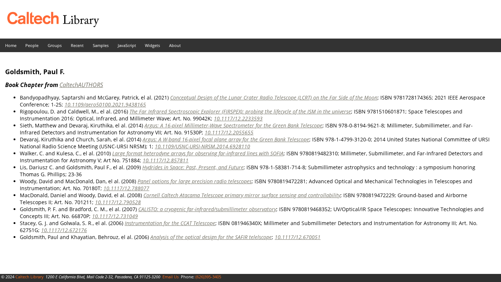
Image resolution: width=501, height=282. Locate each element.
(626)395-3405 (208, 276)
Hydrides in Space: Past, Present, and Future (193, 167)
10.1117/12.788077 (126, 188)
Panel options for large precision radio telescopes (195, 181)
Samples (101, 45)
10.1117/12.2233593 (238, 118)
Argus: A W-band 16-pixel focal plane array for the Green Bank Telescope (226, 139)
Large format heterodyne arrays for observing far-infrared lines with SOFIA (198, 153)
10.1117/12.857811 (166, 160)
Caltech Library (29, 276)
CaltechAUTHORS (81, 85)
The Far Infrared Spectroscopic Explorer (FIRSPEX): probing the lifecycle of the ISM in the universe (240, 111)
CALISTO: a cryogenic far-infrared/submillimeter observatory (207, 209)
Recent (77, 45)
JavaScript (127, 45)
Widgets (152, 45)
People (32, 45)
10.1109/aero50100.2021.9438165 (105, 104)
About (175, 45)
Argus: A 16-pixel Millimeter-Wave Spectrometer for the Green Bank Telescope (233, 125)
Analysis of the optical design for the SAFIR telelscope (211, 237)
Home (11, 45)
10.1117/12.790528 (118, 202)
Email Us (170, 276)
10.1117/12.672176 (64, 230)
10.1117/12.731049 (115, 216)
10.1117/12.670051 (298, 237)
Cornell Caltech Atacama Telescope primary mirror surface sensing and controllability (241, 195)
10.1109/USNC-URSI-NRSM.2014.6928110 (202, 146)
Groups (55, 45)
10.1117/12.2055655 (229, 132)
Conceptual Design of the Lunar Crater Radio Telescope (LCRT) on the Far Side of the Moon (273, 97)
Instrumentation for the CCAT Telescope (170, 223)
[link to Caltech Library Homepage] (49, 25)
